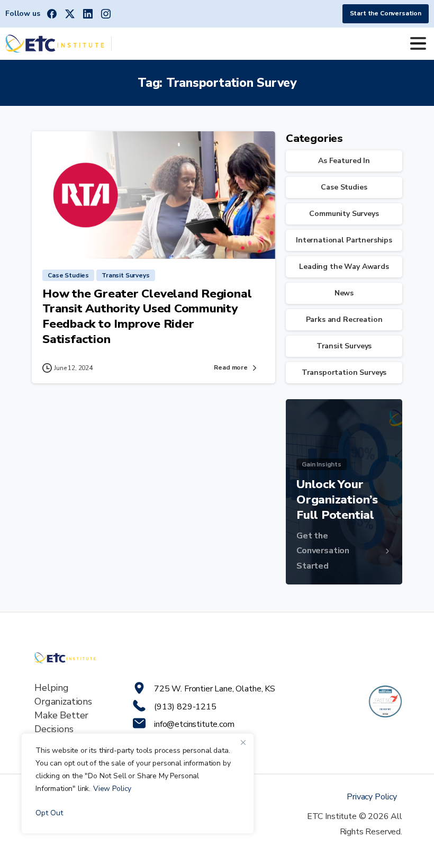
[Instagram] (106, 13)
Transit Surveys (344, 346)
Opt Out (49, 813)
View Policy (112, 789)
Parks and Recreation (344, 319)
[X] (70, 13)
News (344, 293)
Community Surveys (343, 214)
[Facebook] (52, 13)
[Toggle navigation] (418, 43)
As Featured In (344, 161)
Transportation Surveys (344, 372)
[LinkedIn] (88, 13)
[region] (137, 783)
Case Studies (344, 187)
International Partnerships (344, 240)
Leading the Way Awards (343, 267)
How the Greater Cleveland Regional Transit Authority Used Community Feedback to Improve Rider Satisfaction (146, 316)
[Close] (243, 742)
